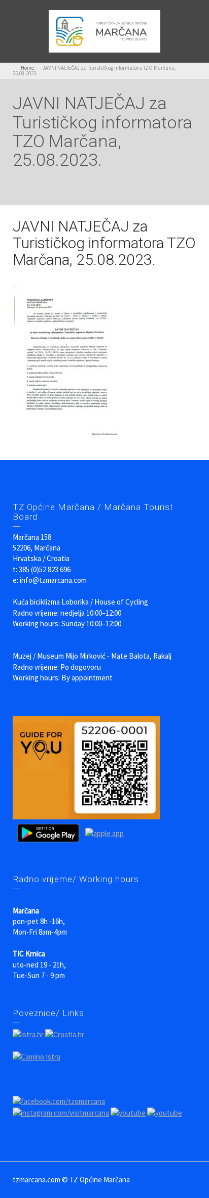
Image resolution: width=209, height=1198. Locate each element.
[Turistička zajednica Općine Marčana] (104, 30)
